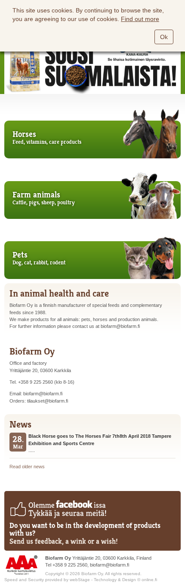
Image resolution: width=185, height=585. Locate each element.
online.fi (149, 579)
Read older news (27, 466)
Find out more (140, 18)
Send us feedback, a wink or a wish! (63, 541)
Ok (164, 36)
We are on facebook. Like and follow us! (58, 509)
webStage (80, 579)
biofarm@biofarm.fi (109, 564)
